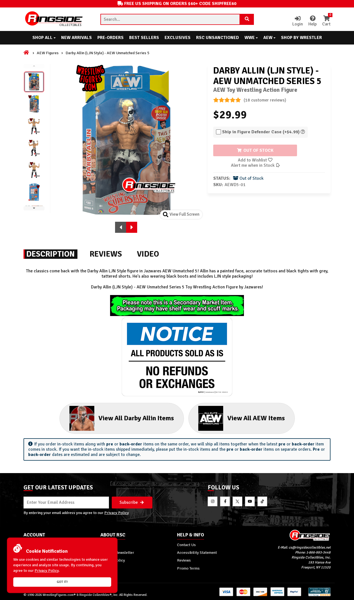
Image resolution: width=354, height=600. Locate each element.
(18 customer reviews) (265, 100)
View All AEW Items (256, 418)
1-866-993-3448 (318, 552)
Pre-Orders (110, 37)
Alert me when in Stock (253, 165)
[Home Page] (27, 52)
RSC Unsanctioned (217, 37)
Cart (326, 21)
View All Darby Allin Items (136, 418)
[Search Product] (247, 19)
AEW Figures (48, 52)
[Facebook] (225, 501)
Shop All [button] (43, 37)
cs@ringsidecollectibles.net (309, 547)
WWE (250, 37)
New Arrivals (76, 37)
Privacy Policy (116, 512)
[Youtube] (250, 501)
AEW (268, 37)
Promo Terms (188, 568)
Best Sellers (144, 37)
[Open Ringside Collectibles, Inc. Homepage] (54, 19)
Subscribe (129, 502)
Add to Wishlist (253, 160)
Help (312, 24)
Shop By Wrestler (301, 37)
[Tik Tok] (262, 501)
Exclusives (178, 37)
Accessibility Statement (197, 552)
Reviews (184, 560)
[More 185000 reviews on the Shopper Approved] (319, 595)
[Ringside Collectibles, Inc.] (292, 535)
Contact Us (186, 544)
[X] (237, 501)
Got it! (62, 582)
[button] (120, 227)
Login (297, 24)
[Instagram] (212, 501)
